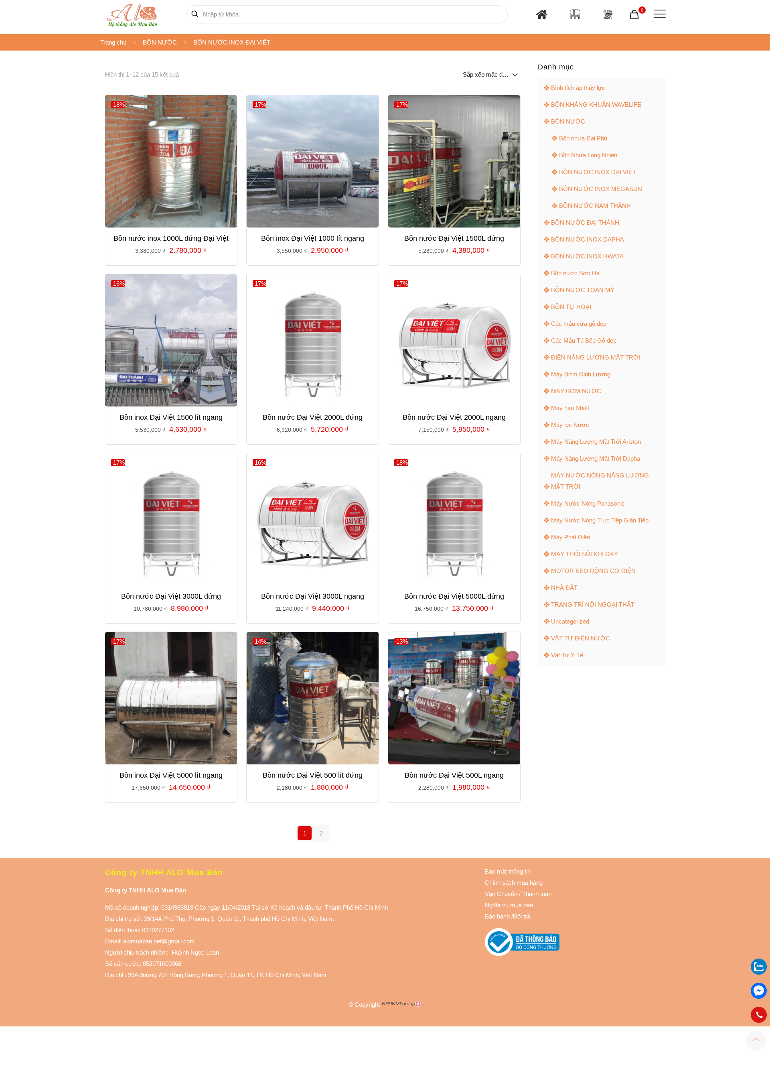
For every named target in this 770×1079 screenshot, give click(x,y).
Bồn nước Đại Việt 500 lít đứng (313, 775)
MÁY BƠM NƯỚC (576, 391)
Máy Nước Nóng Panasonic (588, 503)
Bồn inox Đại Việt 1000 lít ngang (312, 238)
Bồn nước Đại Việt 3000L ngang (312, 596)
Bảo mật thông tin (508, 871)
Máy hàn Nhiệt (570, 407)
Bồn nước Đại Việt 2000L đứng (313, 417)
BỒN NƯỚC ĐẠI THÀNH (585, 222)
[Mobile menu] (658, 14)
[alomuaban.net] (131, 14)
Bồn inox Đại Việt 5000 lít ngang (171, 775)
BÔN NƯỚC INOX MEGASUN (600, 188)
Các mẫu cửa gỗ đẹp (578, 323)
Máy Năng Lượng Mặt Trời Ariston (596, 441)
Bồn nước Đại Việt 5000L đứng (454, 596)
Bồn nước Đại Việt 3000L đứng (171, 596)
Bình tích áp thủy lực (578, 87)
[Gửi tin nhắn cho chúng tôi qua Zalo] (759, 972)
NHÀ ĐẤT (564, 587)
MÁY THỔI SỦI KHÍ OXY (584, 554)
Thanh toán (536, 893)
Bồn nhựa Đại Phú (583, 138)
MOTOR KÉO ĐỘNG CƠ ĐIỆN (593, 570)
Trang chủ (113, 42)
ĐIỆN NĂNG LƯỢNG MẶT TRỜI (595, 357)
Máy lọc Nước (570, 424)
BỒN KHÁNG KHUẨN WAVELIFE (596, 104)
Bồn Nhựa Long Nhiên (588, 155)
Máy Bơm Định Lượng (580, 374)
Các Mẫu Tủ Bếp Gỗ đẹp (583, 340)
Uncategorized (570, 621)
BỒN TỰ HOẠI (571, 306)
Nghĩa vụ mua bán (509, 905)
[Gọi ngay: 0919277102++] (759, 1015)
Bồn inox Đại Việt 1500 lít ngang (171, 417)
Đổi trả (521, 916)
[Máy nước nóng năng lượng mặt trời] (608, 14)
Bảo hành (497, 916)
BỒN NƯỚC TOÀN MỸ (582, 290)
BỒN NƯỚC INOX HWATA (587, 256)
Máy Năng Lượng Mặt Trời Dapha (595, 458)
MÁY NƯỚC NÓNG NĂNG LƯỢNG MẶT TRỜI (600, 481)
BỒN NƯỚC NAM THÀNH (595, 205)
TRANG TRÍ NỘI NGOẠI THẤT (592, 604)
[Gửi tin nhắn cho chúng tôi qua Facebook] (759, 991)
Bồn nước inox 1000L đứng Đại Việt (171, 238)
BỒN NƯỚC (160, 42)
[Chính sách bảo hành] (518, 893)
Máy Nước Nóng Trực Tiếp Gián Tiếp (599, 520)
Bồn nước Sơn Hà (575, 273)
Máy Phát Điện (570, 537)
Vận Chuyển (501, 893)
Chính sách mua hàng (514, 882)
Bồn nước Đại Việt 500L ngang (454, 775)
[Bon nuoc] (575, 14)
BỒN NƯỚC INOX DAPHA (587, 239)
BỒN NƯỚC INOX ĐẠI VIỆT (597, 172)
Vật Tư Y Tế (567, 655)
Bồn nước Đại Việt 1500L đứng (454, 238)
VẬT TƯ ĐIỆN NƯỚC (580, 638)
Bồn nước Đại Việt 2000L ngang (454, 417)
